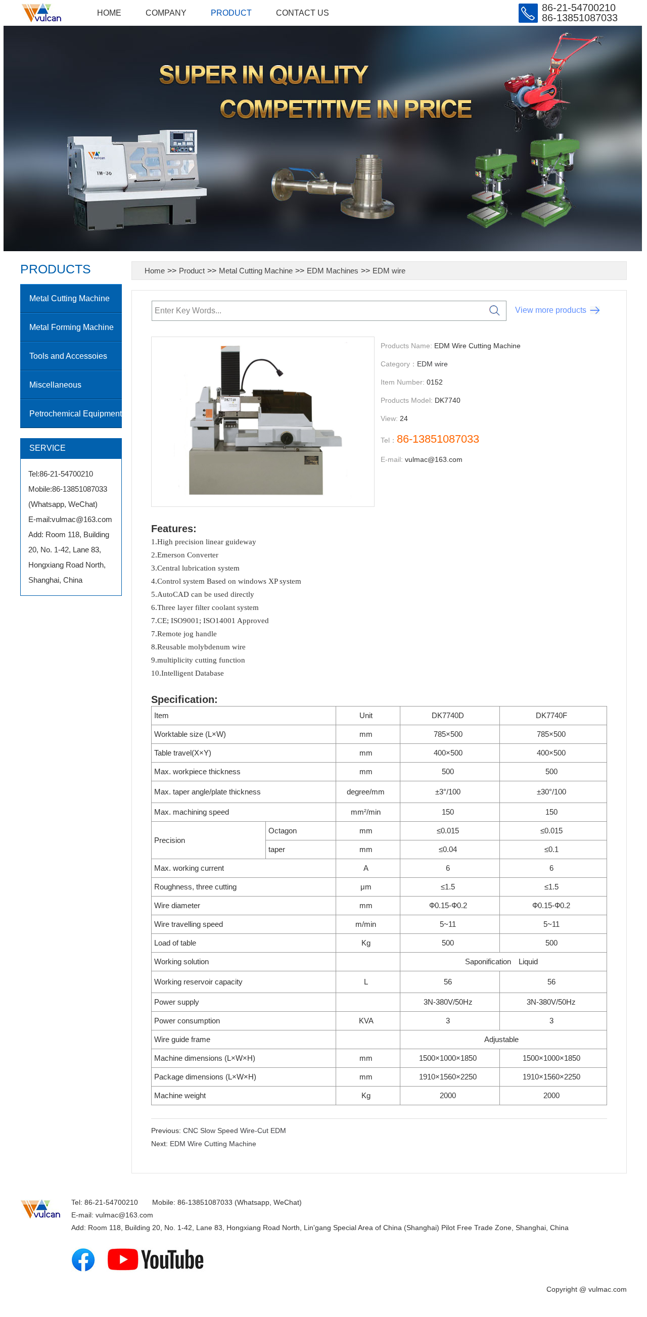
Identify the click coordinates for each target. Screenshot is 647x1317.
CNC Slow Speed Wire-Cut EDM (234, 1130)
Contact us (302, 13)
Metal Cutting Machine (69, 298)
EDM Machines (332, 270)
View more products (550, 310)
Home (109, 13)
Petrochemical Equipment (75, 413)
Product (231, 13)
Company (166, 13)
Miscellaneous (55, 385)
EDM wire (389, 270)
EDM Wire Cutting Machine (213, 1144)
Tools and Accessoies (68, 356)
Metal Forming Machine (71, 327)
